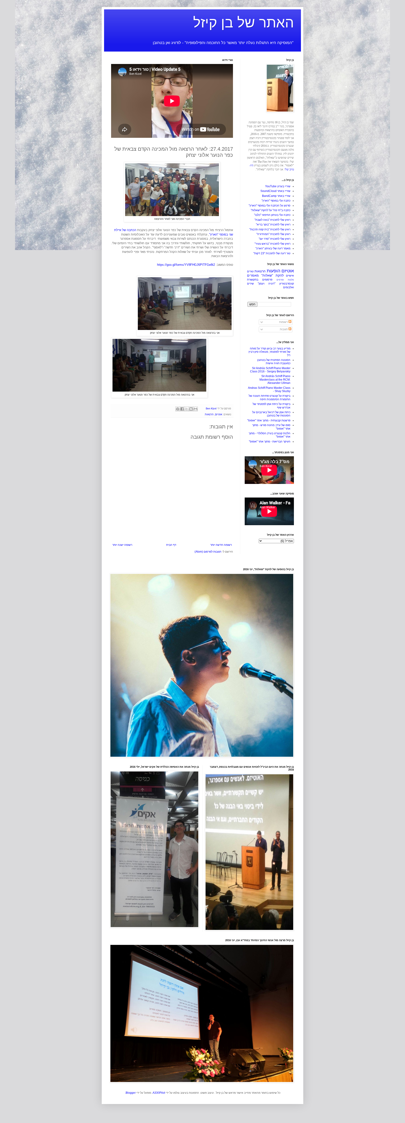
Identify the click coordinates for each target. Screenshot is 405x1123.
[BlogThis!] (191, 409)
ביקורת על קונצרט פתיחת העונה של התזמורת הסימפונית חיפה (269, 397)
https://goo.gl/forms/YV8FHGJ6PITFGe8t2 (186, 264)
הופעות (273, 270)
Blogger (131, 1092)
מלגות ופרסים (285, 279)
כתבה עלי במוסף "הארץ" (276, 200)
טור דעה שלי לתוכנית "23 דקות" (271, 253)
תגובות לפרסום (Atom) (208, 551)
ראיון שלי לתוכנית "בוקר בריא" (273, 224)
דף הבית (171, 545)
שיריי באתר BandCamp (276, 196)
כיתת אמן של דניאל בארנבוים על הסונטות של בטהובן (271, 414)
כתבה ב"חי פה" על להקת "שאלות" (270, 210)
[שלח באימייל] (195, 409)
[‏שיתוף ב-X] (186, 409)
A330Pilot (159, 1092)
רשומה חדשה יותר (221, 545)
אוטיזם (218, 414)
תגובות (284, 329)
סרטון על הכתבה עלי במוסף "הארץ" (269, 205)
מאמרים (253, 275)
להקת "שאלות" (272, 275)
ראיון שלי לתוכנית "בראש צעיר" (272, 243)
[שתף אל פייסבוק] (182, 409)
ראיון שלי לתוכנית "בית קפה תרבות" (269, 229)
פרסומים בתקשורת (259, 279)
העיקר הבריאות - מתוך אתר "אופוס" (269, 441)
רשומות (284, 322)
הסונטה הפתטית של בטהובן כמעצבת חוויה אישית (273, 361)
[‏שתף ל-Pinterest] (177, 409)
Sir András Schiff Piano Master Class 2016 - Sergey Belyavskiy (270, 370)
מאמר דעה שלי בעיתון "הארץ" (272, 248)
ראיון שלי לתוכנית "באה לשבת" (272, 219)
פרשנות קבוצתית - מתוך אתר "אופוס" (268, 420)
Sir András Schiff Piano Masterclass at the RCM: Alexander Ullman (274, 379)
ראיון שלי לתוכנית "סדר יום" (274, 238)
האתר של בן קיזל (243, 22)
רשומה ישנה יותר (122, 545)
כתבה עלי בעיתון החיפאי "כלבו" (272, 215)
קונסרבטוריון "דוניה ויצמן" (276, 283)
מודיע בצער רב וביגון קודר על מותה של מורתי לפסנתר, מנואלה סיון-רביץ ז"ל (269, 352)
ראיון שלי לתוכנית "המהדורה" (273, 234)
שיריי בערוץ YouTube (277, 186)
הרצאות (209, 414)
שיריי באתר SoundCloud (275, 191)
